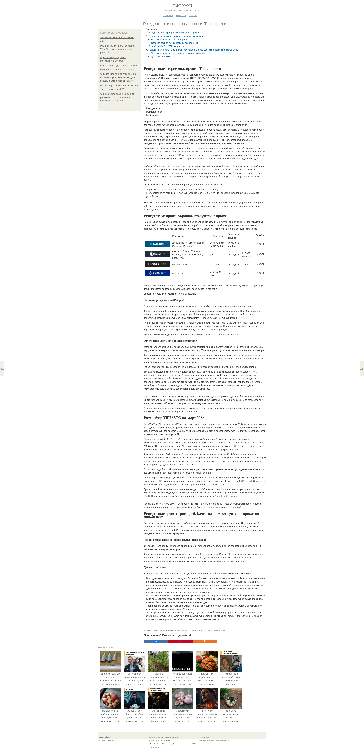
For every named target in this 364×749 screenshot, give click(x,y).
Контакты (152, 737)
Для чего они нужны (161, 56)
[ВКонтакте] (156, 641)
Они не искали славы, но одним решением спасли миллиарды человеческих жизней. (117, 97)
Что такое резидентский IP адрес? (169, 39)
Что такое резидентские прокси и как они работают (178, 53)
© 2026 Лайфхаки (105, 737)
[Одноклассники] (205, 641)
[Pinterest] (180, 641)
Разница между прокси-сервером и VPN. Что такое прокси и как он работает (118, 49)
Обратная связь (204, 737)
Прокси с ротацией (205, 630)
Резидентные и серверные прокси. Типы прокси (173, 32)
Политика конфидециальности (159, 740)
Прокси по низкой (219, 630)
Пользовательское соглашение (167, 737)
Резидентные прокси (189, 630)
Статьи (193, 15)
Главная (168, 15)
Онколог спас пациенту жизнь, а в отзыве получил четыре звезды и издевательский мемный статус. (118, 77)
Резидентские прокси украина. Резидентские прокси (175, 36)
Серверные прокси (158, 630)
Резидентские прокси (174, 630)
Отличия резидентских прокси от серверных (174, 42)
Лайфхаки (182, 5)
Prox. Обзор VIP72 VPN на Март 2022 (168, 46)
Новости (181, 15)
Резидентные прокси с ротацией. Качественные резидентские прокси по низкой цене (193, 49)
